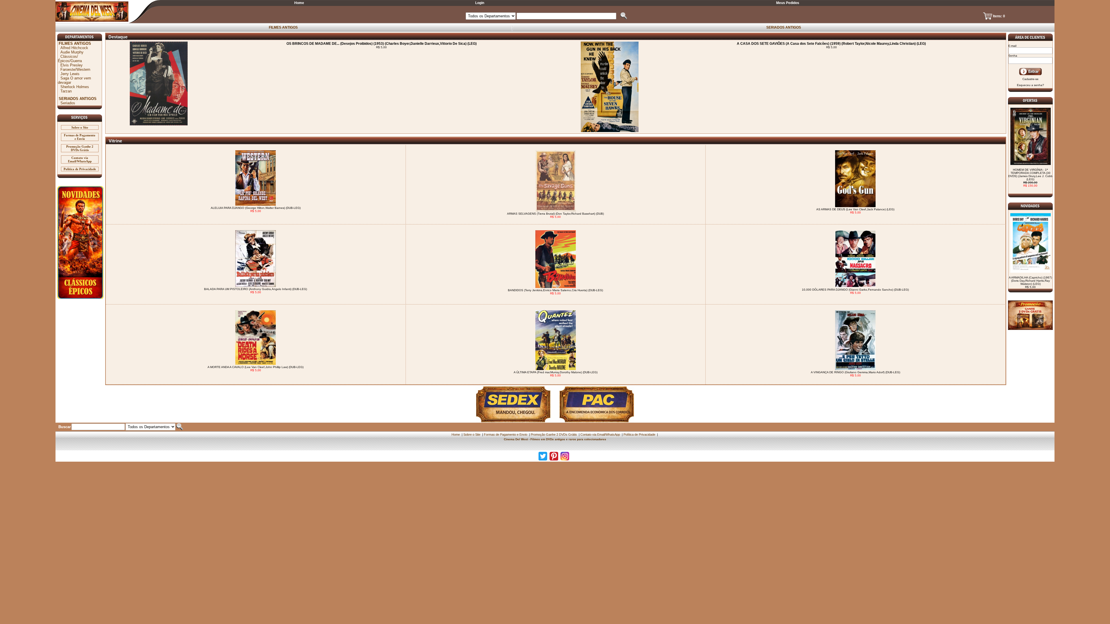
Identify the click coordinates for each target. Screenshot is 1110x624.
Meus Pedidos (787, 3)
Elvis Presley (71, 65)
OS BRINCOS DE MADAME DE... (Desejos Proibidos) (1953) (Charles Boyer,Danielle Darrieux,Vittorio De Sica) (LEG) (381, 44)
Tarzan (66, 91)
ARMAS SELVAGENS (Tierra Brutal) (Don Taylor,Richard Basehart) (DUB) (555, 213)
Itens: (998, 16)
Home (299, 3)
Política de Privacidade (80, 169)
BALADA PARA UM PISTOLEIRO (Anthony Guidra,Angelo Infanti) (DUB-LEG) (255, 289)
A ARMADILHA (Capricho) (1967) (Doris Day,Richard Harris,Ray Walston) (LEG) (1030, 282)
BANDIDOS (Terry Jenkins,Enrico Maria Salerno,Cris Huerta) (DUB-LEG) (555, 290)
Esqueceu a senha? (1030, 85)
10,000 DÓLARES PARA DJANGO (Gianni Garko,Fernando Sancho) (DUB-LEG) (855, 289)
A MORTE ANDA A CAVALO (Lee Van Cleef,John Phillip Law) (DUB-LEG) (256, 367)
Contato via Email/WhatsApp (80, 159)
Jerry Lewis (69, 74)
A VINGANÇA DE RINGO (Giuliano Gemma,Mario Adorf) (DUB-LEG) (855, 372)
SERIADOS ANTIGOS (783, 27)
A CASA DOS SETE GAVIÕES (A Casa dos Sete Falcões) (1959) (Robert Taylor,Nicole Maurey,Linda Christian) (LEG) (831, 44)
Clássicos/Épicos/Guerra (70, 58)
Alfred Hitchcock (74, 48)
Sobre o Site (79, 127)
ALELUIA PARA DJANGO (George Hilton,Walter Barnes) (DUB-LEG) (256, 207)
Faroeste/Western (75, 69)
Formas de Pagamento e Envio (79, 136)
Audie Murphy (72, 52)
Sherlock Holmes (74, 87)
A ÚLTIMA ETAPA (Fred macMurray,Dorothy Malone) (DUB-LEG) (555, 372)
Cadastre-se (1030, 79)
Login (479, 3)
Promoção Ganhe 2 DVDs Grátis (79, 148)
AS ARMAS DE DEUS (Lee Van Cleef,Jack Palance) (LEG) (855, 209)
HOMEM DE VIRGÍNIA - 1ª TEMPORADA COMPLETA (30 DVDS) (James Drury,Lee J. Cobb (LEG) (1030, 177)
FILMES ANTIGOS (283, 27)
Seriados (67, 103)
